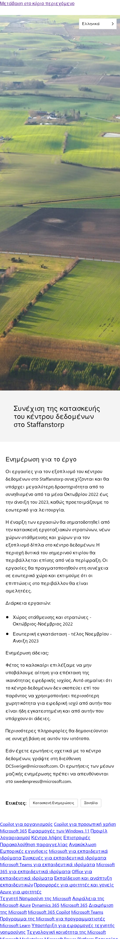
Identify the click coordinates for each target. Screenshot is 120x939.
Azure (25, 905)
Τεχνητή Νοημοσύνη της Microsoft (35, 898)
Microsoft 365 (13, 831)
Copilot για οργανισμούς (26, 824)
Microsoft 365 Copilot (49, 912)
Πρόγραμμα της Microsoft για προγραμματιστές (52, 918)
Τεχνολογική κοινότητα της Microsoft (66, 932)
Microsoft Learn (15, 925)
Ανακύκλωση (82, 844)
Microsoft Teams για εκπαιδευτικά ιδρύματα (47, 864)
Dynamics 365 (45, 905)
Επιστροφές (76, 837)
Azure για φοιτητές (21, 891)
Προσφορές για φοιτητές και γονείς (74, 885)
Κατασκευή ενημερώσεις (53, 802)
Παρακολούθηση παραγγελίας (34, 844)
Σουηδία (91, 802)
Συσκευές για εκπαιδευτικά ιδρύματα (64, 858)
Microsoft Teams (87, 912)
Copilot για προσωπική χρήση (85, 824)
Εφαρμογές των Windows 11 (59, 831)
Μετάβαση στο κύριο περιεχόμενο (37, 3)
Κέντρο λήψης (46, 837)
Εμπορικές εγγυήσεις (24, 851)
